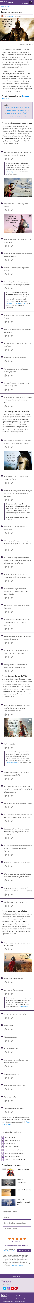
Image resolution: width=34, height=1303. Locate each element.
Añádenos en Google (25, 44)
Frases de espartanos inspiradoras (18, 110)
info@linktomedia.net (17, 1265)
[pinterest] (16, 1288)
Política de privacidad (8, 1301)
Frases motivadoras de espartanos (17, 107)
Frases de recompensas (21, 1181)
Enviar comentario (24, 1250)
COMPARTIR (25, 3)
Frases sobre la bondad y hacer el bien (23, 1202)
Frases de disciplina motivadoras (14, 1153)
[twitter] (11, 158)
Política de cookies (20, 1301)
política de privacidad (8, 1251)
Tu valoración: (17, 1242)
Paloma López (9, 16)
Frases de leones (23, 1006)
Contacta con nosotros (8, 1299)
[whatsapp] (5, 158)
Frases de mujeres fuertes (12, 1156)
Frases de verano (9, 1137)
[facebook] (8, 158)
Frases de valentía (9, 1143)
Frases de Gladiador (12, 763)
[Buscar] (31, 2)
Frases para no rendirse (11, 1147)
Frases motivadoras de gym (12, 1140)
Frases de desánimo (24, 1190)
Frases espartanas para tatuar (16, 116)
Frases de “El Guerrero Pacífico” (15, 303)
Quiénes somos (23, 1296)
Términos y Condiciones (22, 1299)
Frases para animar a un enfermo (14, 1159)
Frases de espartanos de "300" (17, 113)
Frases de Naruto (23, 1170)
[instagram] (8, 1288)
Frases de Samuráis (16, 515)
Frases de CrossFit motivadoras (14, 1150)
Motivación (8, 7)
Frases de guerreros (12, 172)
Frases (2, 7)
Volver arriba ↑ (17, 1276)
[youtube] (12, 1288)
